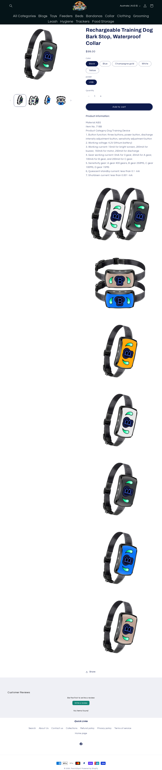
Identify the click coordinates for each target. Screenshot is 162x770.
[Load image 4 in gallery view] (61, 100)
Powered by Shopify (90, 768)
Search (32, 728)
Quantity (90, 90)
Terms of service (122, 728)
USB (91, 82)
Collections (71, 728)
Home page (81, 733)
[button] (11, 6)
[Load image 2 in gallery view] (34, 100)
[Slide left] (10, 100)
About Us (44, 728)
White (145, 64)
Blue (105, 64)
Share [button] (92, 672)
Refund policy (87, 728)
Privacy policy (104, 728)
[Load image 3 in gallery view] (47, 100)
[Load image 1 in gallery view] (20, 100)
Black (92, 64)
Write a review (81, 703)
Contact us (57, 728)
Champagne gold (124, 64)
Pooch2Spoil (76, 768)
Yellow (92, 70)
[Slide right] (71, 100)
